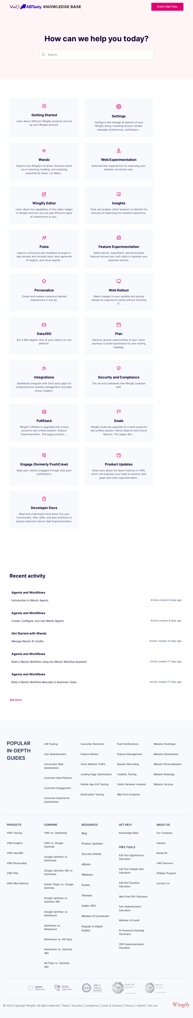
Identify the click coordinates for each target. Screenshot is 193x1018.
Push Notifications (128, 743)
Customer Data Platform (58, 777)
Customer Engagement (57, 787)
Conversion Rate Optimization (54, 766)
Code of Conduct (112, 1005)
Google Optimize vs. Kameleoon (56, 913)
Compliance (91, 1005)
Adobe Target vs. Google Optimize (59, 886)
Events (86, 885)
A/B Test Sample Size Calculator (131, 870)
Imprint (141, 1005)
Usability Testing (126, 774)
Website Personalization (168, 764)
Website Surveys (163, 784)
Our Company (164, 832)
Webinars (87, 874)
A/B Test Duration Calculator (129, 884)
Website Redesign (164, 774)
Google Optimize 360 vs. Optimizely (58, 872)
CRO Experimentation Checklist (131, 946)
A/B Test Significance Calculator (131, 857)
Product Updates (92, 843)
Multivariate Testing (92, 794)
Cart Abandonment (55, 754)
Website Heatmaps (165, 743)
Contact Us (163, 883)
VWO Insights (15, 843)
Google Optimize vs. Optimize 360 (56, 899)
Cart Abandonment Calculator (130, 908)
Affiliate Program (166, 873)
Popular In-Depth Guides (92, 928)
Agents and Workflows (28, 592)
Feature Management (129, 754)
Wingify (31, 1005)
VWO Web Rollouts (18, 883)
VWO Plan (12, 873)
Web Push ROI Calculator (133, 896)
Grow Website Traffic (93, 764)
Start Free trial (167, 6)
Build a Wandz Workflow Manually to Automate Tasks (44, 682)
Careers (161, 843)
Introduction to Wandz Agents (29, 600)
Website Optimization (166, 754)
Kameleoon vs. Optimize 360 (58, 951)
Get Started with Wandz (29, 633)
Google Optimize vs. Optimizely (56, 858)
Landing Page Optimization (96, 774)
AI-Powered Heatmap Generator (131, 932)
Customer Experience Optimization (57, 799)
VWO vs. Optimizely (55, 832)
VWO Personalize (17, 863)
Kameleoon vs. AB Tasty (58, 939)
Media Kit (161, 852)
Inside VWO (89, 905)
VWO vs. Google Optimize (53, 844)
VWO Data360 (15, 852)
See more (16, 699)
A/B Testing (51, 743)
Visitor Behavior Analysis (131, 784)
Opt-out (153, 1005)
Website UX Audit (129, 920)
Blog (84, 833)
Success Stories (91, 853)
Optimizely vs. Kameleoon (52, 927)
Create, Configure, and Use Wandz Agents (37, 620)
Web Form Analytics (128, 794)
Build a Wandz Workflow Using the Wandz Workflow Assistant (49, 661)
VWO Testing (14, 832)
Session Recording (128, 764)
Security (77, 1005)
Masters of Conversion (95, 916)
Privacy (129, 1005)
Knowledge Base (129, 832)
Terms (65, 1005)
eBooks (86, 864)
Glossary (87, 895)
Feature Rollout (90, 754)
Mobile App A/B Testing (94, 784)
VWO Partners (164, 863)
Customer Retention (92, 743)
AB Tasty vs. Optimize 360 (57, 964)
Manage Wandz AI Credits (27, 641)
